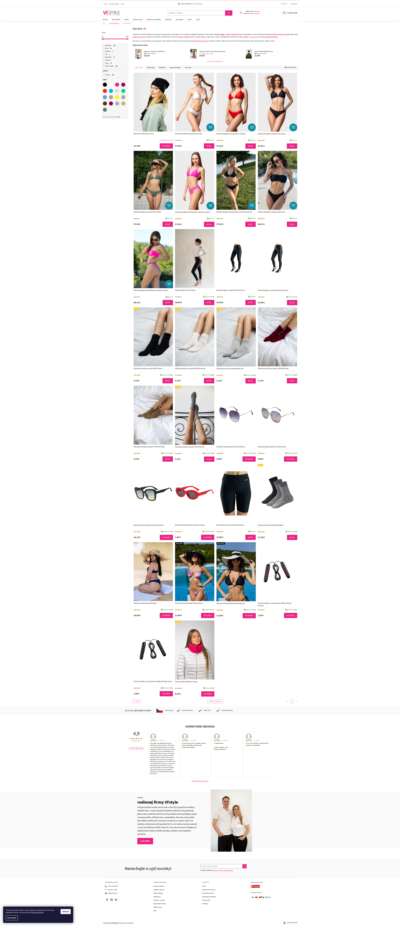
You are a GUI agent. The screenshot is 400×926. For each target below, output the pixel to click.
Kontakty (205, 904)
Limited (108, 60)
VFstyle (109, 75)
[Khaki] (105, 110)
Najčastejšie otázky (160, 904)
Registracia (294, 4)
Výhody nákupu (158, 893)
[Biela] (111, 85)
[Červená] (105, 91)
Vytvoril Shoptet (292, 923)
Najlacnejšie (151, 68)
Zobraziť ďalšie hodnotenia (200, 781)
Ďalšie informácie (37, 912)
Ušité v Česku (111, 66)
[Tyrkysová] (111, 91)
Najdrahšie (162, 68)
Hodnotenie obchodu (208, 890)
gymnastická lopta (254, 37)
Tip (107, 54)
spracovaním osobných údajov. (224, 870)
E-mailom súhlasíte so (217, 870)
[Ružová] (117, 85)
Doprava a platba (114, 4)
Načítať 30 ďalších (215, 701)
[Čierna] (105, 85)
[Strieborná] (117, 103)
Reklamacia (157, 897)
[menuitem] (105, 19)
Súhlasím (65, 911)
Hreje (108, 63)
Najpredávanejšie (175, 68)
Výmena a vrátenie (159, 900)
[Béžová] (117, 91)
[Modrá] (105, 97)
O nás (105, 4)
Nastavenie (11, 918)
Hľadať (228, 13)
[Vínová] (111, 103)
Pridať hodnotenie (136, 748)
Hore (138, 701)
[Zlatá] (123, 103)
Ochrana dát (206, 900)
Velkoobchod (158, 907)
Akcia (108, 48)
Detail (209, 146)
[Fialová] (123, 85)
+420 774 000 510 (113, 886)
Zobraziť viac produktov (214, 61)
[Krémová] (111, 97)
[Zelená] (123, 91)
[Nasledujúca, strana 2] (292, 701)
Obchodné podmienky (209, 897)
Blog (122, 4)
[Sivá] (123, 97)
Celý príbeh (145, 841)
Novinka (109, 51)
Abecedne (188, 68)
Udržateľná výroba (208, 893)
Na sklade (110, 45)
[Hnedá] (105, 103)
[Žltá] (117, 97)
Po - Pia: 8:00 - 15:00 (111, 890)
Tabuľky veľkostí (159, 890)
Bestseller (110, 57)
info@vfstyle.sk (113, 893)
